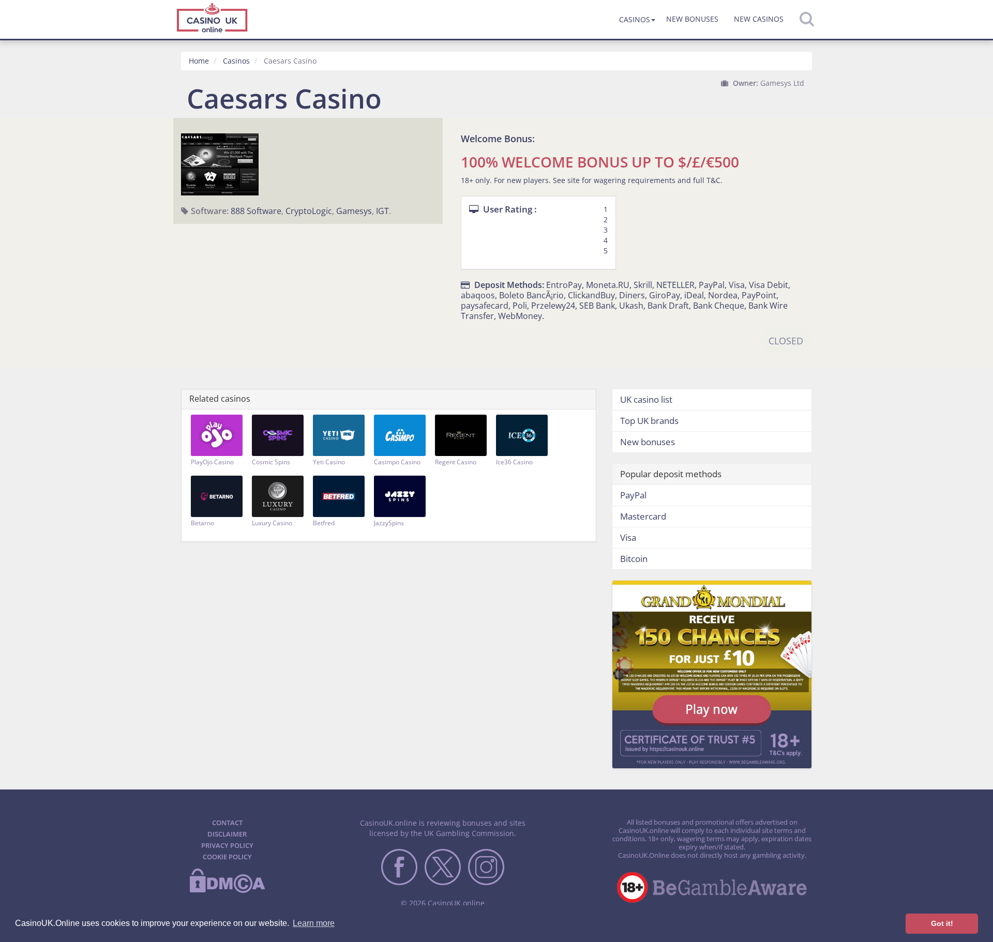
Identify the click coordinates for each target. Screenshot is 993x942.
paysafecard (484, 305)
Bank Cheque (718, 305)
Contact (227, 822)
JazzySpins (389, 523)
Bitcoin (634, 559)
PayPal (712, 285)
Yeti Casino (329, 462)
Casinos (634, 19)
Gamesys (354, 211)
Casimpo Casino (397, 462)
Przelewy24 (553, 305)
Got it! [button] (942, 923)
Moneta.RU (607, 285)
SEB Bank (597, 305)
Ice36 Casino (514, 462)
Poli (520, 305)
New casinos (759, 19)
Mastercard (643, 516)
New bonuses (692, 19)
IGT (382, 211)
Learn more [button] (314, 923)
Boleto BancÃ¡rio (531, 295)
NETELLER (675, 285)
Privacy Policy (227, 845)
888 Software (256, 211)
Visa (737, 285)
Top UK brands (649, 421)
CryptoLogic (308, 211)
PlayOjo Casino (212, 462)
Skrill (643, 285)
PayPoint (759, 295)
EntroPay (564, 285)
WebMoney (520, 316)
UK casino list (646, 399)
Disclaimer (227, 834)
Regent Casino (455, 462)
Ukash (631, 305)
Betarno (202, 523)
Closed (786, 341)
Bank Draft (668, 305)
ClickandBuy (591, 295)
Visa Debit (768, 285)
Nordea (723, 295)
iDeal (694, 295)
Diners (632, 295)
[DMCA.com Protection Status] (227, 890)
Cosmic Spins (271, 462)
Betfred (324, 523)
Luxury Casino (272, 523)
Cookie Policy (227, 856)
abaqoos (478, 295)
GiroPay (664, 295)
